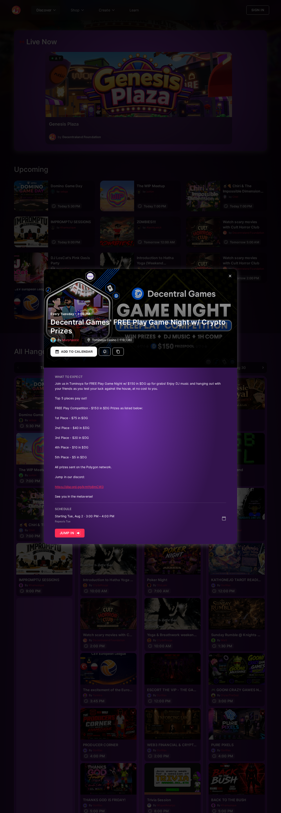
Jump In (67, 533)
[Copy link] (118, 352)
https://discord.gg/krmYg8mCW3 (79, 487)
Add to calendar (77, 351)
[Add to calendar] (224, 518)
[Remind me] (105, 351)
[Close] (230, 276)
